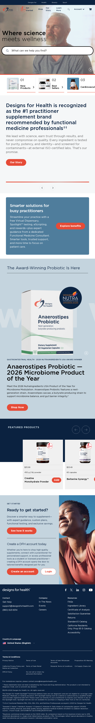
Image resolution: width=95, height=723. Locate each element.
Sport (65, 2)
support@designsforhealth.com (18, 606)
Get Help (7, 602)
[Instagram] (84, 590)
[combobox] (19, 643)
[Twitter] (71, 590)
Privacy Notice (8, 660)
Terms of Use (31, 660)
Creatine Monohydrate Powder (36, 480)
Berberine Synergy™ (78, 479)
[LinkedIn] (77, 590)
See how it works (21, 531)
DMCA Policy (7, 672)
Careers (43, 610)
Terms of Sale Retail (33, 666)
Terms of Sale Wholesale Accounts (60, 661)
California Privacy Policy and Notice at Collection (13, 667)
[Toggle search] (69, 9)
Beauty (54, 2)
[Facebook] (65, 590)
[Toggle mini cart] (90, 9)
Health (43, 2)
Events (42, 606)
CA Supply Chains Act (83, 666)
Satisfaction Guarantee (79, 614)
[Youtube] (91, 590)
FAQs (70, 602)
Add (56, 480)
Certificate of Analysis (79, 610)
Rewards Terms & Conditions (61, 666)
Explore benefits (70, 226)
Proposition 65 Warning (84, 660)
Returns (71, 618)
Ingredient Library (77, 606)
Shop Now (17, 407)
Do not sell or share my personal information (35, 673)
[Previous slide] (42, 187)
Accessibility (74, 633)
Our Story (16, 162)
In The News (45, 602)
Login (48, 571)
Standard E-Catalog (77, 622)
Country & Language (11, 639)
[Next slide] (52, 187)
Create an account (22, 571)
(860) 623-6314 (9, 610)
